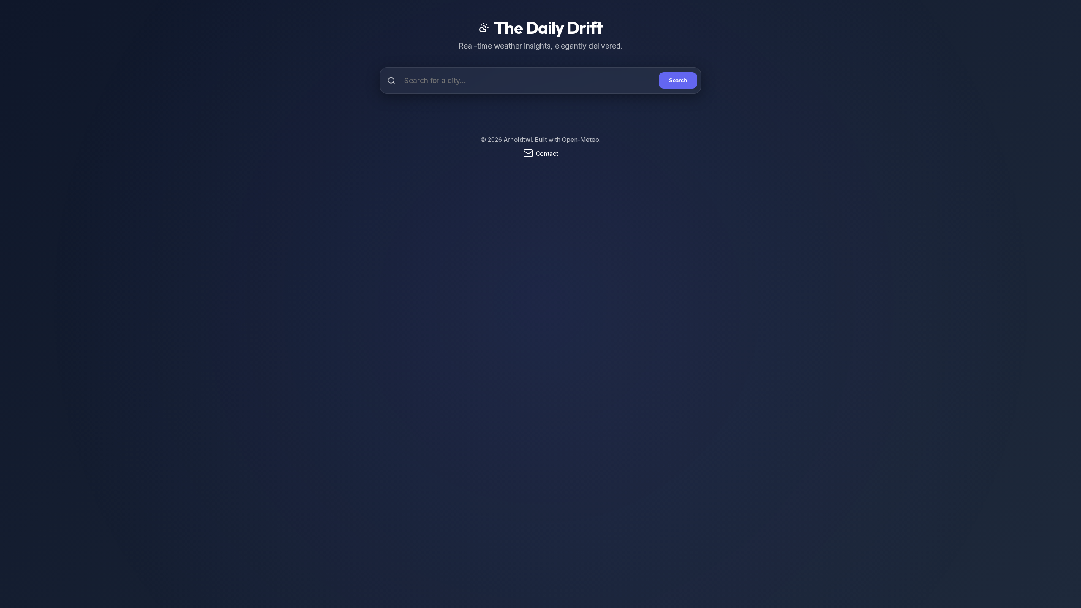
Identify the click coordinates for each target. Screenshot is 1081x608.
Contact (547, 153)
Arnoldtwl (518, 139)
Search (678, 80)
